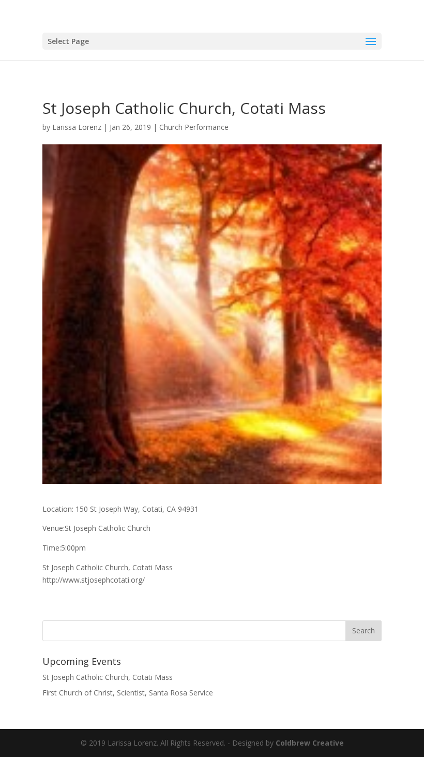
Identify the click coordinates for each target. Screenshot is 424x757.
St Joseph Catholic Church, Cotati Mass (107, 677)
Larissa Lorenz (76, 127)
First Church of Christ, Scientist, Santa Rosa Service (127, 692)
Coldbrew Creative (310, 743)
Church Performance (194, 127)
